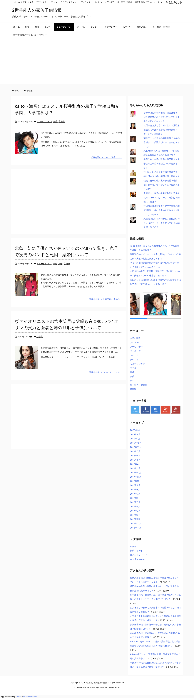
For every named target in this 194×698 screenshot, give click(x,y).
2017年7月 (135, 493)
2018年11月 (135, 447)
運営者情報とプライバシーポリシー (149, 2)
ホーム (17, 2)
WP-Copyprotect (30, 697)
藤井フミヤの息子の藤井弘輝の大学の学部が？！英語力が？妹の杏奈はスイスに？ (162, 142)
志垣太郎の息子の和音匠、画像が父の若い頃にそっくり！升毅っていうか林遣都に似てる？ (162, 222)
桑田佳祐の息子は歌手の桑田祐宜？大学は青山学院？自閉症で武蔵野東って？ (162, 163)
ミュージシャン (51, 2)
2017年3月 (135, 510)
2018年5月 (135, 460)
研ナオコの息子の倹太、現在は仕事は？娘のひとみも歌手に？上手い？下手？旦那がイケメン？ (162, 116)
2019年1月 (135, 438)
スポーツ (98, 2)
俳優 (25, 2)
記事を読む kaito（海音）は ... (106, 157)
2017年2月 (135, 515)
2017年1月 (135, 519)
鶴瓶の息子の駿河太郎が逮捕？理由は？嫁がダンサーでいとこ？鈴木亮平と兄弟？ (162, 184)
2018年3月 (135, 468)
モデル (39, 2)
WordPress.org (137, 559)
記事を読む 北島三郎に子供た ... (105, 299)
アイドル (64, 2)
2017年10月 (136, 481)
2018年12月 (136, 443)
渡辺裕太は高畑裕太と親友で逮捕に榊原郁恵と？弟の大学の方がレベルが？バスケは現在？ (162, 210)
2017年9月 (135, 485)
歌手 (55, 121)
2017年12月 (135, 472)
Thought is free (113, 687)
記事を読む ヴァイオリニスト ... (105, 372)
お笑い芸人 (109, 2)
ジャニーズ (176, 4)
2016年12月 (136, 523)
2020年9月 (135, 430)
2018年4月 (135, 464)
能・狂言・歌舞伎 (124, 2)
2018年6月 (135, 455)
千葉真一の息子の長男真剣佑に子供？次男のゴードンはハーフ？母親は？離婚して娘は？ (162, 197)
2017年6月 (135, 498)
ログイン (134, 546)
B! (155, 409)
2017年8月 (135, 489)
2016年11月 (135, 527)
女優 (31, 2)
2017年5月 (135, 502)
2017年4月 (135, 506)
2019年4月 (135, 434)
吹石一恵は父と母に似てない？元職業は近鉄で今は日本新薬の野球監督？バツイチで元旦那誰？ (162, 129)
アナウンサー (86, 2)
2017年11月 (135, 476)
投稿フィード (136, 550)
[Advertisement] (97, 61)
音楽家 (62, 121)
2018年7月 (135, 451)
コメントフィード (138, 554)
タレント (74, 2)
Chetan (19, 697)
